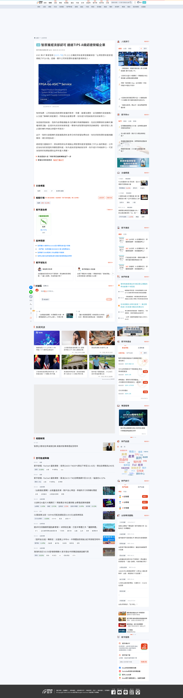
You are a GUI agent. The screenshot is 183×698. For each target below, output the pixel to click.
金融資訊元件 (80, 690)
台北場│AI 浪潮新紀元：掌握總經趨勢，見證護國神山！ (137, 249)
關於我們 (58, 690)
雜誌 (128, 7)
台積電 (126, 502)
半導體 (126, 508)
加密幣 (88, 3)
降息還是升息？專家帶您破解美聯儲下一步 (54, 156)
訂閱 (107, 3)
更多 (145, 48)
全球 (82, 3)
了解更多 (109, 209)
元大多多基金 (123, 390)
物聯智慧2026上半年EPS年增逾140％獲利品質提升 (46, 349)
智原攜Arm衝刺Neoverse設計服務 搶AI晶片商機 (54, 245)
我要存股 (109, 198)
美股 (60, 3)
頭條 (38, 7)
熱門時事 (69, 7)
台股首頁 (101, 198)
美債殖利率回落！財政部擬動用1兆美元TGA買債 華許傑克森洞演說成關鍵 (74, 373)
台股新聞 (44, 38)
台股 (55, 3)
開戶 (145, 361)
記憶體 (126, 496)
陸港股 (66, 3)
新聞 (50, 3)
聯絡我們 (88, 690)
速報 (76, 7)
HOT (127, 239)
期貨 (92, 7)
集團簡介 (65, 690)
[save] (31, 313)
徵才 (94, 690)
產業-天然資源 (129, 385)
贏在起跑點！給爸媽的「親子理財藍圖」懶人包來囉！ (64, 198)
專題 (123, 7)
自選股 (143, 7)
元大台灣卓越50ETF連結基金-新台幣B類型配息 (130, 370)
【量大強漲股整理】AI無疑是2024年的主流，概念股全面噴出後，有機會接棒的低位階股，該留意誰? (91, 315)
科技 (55, 7)
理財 (110, 7)
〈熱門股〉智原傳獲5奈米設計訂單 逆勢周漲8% (54, 249)
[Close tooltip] (47, 317)
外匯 (77, 3)
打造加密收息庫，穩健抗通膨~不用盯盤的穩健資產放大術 (137, 258)
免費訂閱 (144, 662)
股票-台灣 (128, 375)
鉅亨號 (101, 3)
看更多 (110, 262)
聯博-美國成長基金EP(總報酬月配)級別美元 (130, 359)
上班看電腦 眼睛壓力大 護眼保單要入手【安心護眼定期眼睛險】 (74, 349)
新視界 (117, 7)
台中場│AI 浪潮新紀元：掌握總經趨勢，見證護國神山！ (137, 240)
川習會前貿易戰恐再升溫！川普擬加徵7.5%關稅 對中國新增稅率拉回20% (46, 373)
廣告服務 (72, 690)
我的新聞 (136, 7)
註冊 (144, 2)
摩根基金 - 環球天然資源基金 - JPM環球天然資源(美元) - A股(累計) (129, 380)
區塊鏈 (99, 7)
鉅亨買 (95, 3)
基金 (72, 3)
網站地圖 (100, 690)
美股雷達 (128, 178)
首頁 (45, 3)
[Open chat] (31, 318)
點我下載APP (58, 160)
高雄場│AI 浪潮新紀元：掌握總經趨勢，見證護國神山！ (137, 267)
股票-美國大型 (129, 364)
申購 (145, 371)
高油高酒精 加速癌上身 (100, 348)
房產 (105, 7)
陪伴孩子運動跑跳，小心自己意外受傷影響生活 (102, 373)
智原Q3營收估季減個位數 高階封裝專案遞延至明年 (55, 256)
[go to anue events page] (135, 2)
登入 (141, 2)
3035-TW (59, 55)
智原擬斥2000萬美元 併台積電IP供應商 (51, 252)
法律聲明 (106, 690)
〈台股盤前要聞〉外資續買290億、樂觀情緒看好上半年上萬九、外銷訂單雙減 (52, 315)
